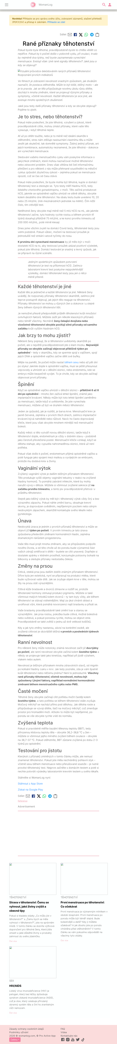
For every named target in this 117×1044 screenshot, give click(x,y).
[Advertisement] (58, 833)
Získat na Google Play (30, 789)
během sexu (71, 362)
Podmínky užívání (18, 1032)
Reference (22, 801)
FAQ (63, 1028)
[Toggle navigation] (6, 4)
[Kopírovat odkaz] (97, 34)
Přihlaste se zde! (56, 22)
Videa (64, 1032)
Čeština (14, 1039)
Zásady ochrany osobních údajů (26, 1028)
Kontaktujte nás (69, 1035)
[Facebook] (75, 34)
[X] (81, 34)
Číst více (13, 941)
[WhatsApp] (86, 34)
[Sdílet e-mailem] (70, 35)
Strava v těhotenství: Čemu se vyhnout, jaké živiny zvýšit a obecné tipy (29, 906)
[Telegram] (92, 34)
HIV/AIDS (15, 985)
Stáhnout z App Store (30, 783)
